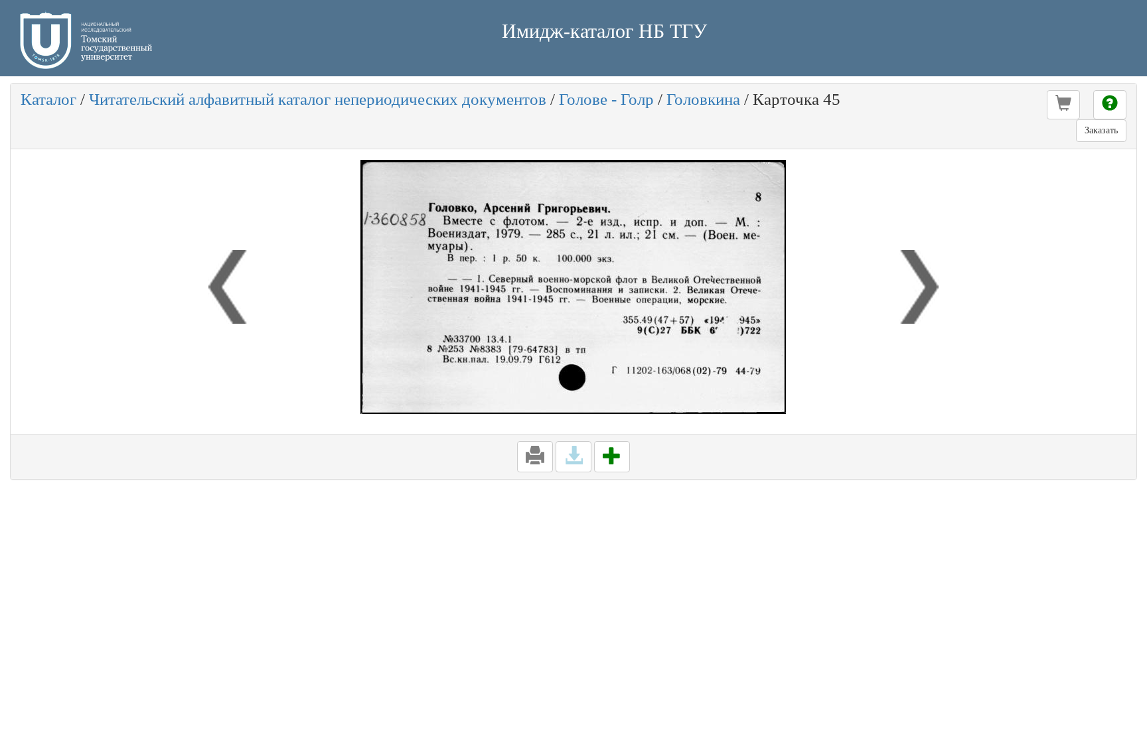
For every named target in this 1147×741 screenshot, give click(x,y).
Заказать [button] (1101, 130)
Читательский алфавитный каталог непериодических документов (317, 99)
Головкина (703, 99)
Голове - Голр (606, 99)
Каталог (48, 99)
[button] (1063, 104)
